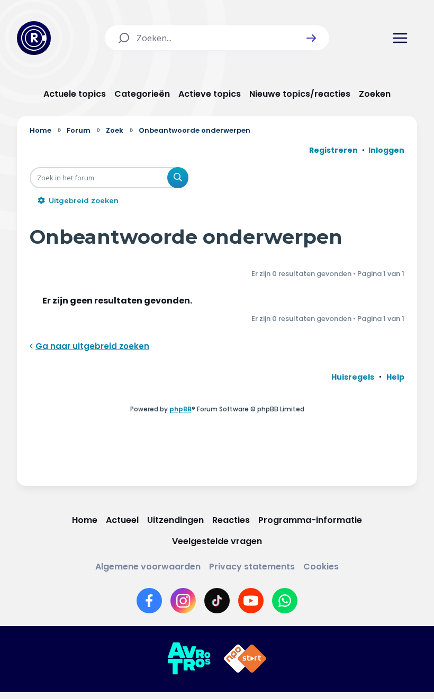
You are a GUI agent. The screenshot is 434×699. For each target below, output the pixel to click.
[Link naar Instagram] (183, 600)
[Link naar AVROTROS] (189, 658)
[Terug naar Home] (34, 38)
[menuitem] (352, 377)
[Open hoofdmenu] (400, 38)
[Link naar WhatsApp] (284, 600)
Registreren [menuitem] (333, 150)
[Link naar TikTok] (217, 600)
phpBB (180, 408)
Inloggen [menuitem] (386, 150)
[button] (311, 38)
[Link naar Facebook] (149, 600)
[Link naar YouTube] (251, 600)
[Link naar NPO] (245, 659)
